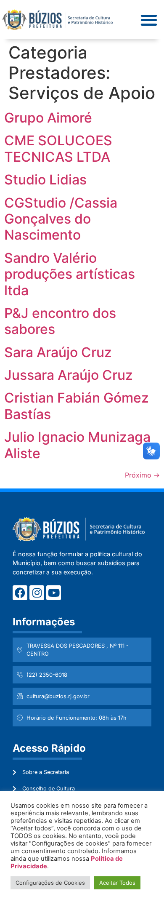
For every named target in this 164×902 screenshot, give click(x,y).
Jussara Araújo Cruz (68, 375)
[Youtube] (53, 592)
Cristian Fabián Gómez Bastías (76, 406)
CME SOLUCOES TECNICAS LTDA (58, 148)
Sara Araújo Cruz (58, 352)
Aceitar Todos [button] (117, 882)
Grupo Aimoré (48, 117)
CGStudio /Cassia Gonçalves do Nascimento (60, 219)
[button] (148, 19)
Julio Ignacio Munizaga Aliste (77, 445)
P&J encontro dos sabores (60, 321)
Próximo (142, 475)
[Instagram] (36, 592)
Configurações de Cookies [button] (50, 882)
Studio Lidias (45, 179)
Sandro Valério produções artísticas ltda (69, 274)
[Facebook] (20, 592)
